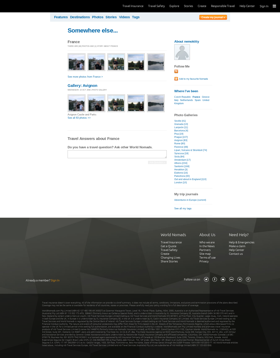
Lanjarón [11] (181, 127)
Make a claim (237, 246)
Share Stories (169, 261)
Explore (174, 6)
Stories (188, 6)
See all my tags (183, 208)
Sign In (264, 6)
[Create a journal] (213, 18)
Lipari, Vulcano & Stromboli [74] (190, 150)
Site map (205, 253)
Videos (124, 17)
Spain (198, 100)
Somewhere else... (93, 30)
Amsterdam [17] (182, 160)
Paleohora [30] (182, 176)
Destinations (80, 17)
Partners (204, 250)
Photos (97, 17)
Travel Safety (156, 6)
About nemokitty (186, 41)
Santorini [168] (181, 166)
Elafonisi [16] (181, 172)
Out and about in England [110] (190, 179)
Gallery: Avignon (82, 85)
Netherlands (186, 100)
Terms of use (207, 257)
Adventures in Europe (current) (190, 200)
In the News (206, 246)
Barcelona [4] (181, 130)
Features (61, 17)
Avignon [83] (180, 140)
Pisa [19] (178, 134)
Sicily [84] (179, 156)
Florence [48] (181, 147)
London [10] (180, 182)
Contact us (236, 253)
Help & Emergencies (241, 242)
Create (202, 6)
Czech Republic (182, 97)
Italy (176, 100)
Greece (206, 97)
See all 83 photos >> (79, 117)
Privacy (204, 261)
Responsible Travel (223, 6)
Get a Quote (168, 246)
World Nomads (20, 6)
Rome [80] (179, 143)
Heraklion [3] (180, 169)
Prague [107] (181, 137)
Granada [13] (181, 124)
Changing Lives (170, 257)
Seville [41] (180, 121)
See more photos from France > (85, 76)
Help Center (247, 6)
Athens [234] (180, 163)
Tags (136, 17)
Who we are (207, 242)
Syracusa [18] (181, 153)
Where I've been (186, 91)
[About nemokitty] (182, 59)
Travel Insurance (132, 6)
